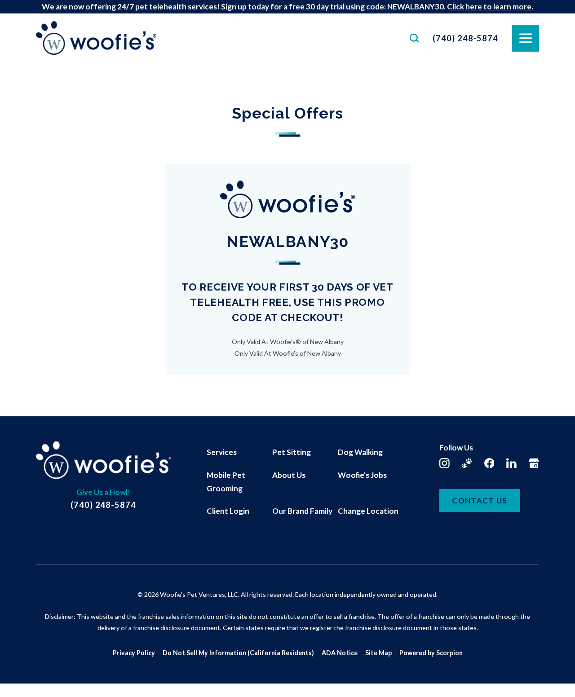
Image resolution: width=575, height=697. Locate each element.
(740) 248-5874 (465, 38)
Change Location (368, 511)
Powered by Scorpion (431, 653)
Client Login (228, 511)
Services (222, 452)
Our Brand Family (302, 511)
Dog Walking (360, 452)
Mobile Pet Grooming (226, 481)
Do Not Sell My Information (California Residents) (238, 653)
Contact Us (480, 500)
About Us (288, 475)
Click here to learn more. (490, 6)
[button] (19, 678)
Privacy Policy (134, 653)
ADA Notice (340, 653)
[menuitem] (239, 452)
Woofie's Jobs (362, 475)
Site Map (378, 653)
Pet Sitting (291, 452)
